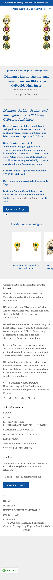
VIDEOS (7, 417)
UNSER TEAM (11, 515)
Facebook (8, 328)
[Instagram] (16, 398)
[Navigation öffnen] (3, 9)
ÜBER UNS (9, 505)
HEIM (6, 501)
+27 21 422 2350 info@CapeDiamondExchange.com (26, 3)
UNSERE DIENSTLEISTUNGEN (21, 510)
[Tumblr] (35, 398)
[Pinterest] (22, 398)
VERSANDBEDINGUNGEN (18, 430)
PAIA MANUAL (11, 439)
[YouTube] (29, 398)
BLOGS (7, 413)
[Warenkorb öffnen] (50, 9)
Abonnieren (16, 485)
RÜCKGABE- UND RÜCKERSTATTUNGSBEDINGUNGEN (25, 424)
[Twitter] (10, 398)
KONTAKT (9, 519)
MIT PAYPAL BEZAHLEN (17, 448)
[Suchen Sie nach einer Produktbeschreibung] (45, 9)
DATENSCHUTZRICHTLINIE (20, 434)
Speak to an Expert (15, 209)
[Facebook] (4, 398)
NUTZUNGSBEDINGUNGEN (19, 443)
